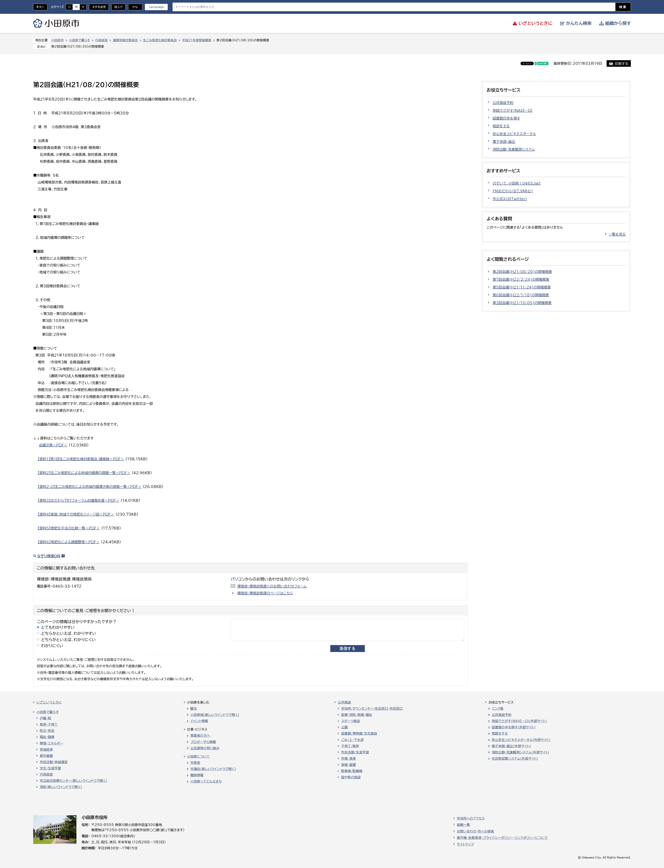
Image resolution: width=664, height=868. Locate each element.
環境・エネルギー (51, 743)
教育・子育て (49, 724)
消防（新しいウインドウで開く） (61, 786)
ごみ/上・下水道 (352, 739)
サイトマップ (465, 844)
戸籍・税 (45, 718)
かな (133, 7)
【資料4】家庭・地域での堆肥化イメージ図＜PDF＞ (76, 514)
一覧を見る (617, 234)
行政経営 (101, 40)
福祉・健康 (47, 736)
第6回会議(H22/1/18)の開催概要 (521, 295)
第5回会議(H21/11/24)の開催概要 (522, 287)
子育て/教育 (350, 746)
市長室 (195, 762)
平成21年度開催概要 (196, 40)
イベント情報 (199, 721)
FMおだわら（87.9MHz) (513, 191)
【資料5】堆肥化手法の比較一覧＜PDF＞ (69, 528)
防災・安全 (47, 730)
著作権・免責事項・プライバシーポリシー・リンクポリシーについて (502, 837)
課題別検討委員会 (125, 40)
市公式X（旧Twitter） (510, 198)
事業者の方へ (200, 735)
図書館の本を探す (506, 118)
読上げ (118, 7)
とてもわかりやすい (58, 627)
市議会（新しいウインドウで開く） (213, 768)
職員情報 (197, 775)
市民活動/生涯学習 (355, 752)
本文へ (40, 7)
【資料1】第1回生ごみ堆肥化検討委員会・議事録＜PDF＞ (81, 459)
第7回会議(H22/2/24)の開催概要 (521, 279)
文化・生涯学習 (50, 768)
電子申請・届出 (504, 141)
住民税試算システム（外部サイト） (515, 758)
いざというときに (49, 702)
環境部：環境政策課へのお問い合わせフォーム (272, 586)
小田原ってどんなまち (206, 781)
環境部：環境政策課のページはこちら (265, 593)
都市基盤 (46, 755)
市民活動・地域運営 (54, 762)
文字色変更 (99, 7)
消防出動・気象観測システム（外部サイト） (520, 752)
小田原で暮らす (79, 40)
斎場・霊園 (348, 764)
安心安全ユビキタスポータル (514, 133)
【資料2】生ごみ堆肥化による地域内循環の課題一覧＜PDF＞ (84, 472)
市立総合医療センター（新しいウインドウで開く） (73, 780)
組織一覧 (463, 824)
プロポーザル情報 (203, 741)
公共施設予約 (503, 102)
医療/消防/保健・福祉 (356, 714)
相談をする (501, 126)
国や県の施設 (351, 777)
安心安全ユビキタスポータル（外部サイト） (521, 739)
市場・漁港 (348, 758)
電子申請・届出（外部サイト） (511, 746)
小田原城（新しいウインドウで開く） (214, 714)
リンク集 (498, 708)
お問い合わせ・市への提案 (475, 831)
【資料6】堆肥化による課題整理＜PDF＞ (69, 542)
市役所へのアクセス (471, 818)
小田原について (198, 756)
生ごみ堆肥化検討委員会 (160, 40)
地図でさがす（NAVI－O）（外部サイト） (519, 721)
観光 (193, 708)
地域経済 (46, 749)
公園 (344, 727)
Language (156, 7)
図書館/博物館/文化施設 (359, 733)
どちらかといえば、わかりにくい (68, 640)
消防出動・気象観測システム (514, 149)
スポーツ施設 (350, 721)
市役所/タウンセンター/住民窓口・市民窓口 (372, 708)
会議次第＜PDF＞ (53, 445)
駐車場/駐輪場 (351, 771)
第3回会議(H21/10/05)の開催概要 (522, 302)
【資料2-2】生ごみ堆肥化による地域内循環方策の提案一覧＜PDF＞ (89, 486)
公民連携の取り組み (204, 748)
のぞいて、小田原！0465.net (517, 183)
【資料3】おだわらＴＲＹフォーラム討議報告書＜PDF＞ (78, 500)
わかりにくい (52, 646)
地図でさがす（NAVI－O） (513, 110)
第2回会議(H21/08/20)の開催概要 (522, 271)
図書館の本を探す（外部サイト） (514, 727)
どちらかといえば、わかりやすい (68, 633)
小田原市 (56, 23)
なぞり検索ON (48, 556)
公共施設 (344, 702)
